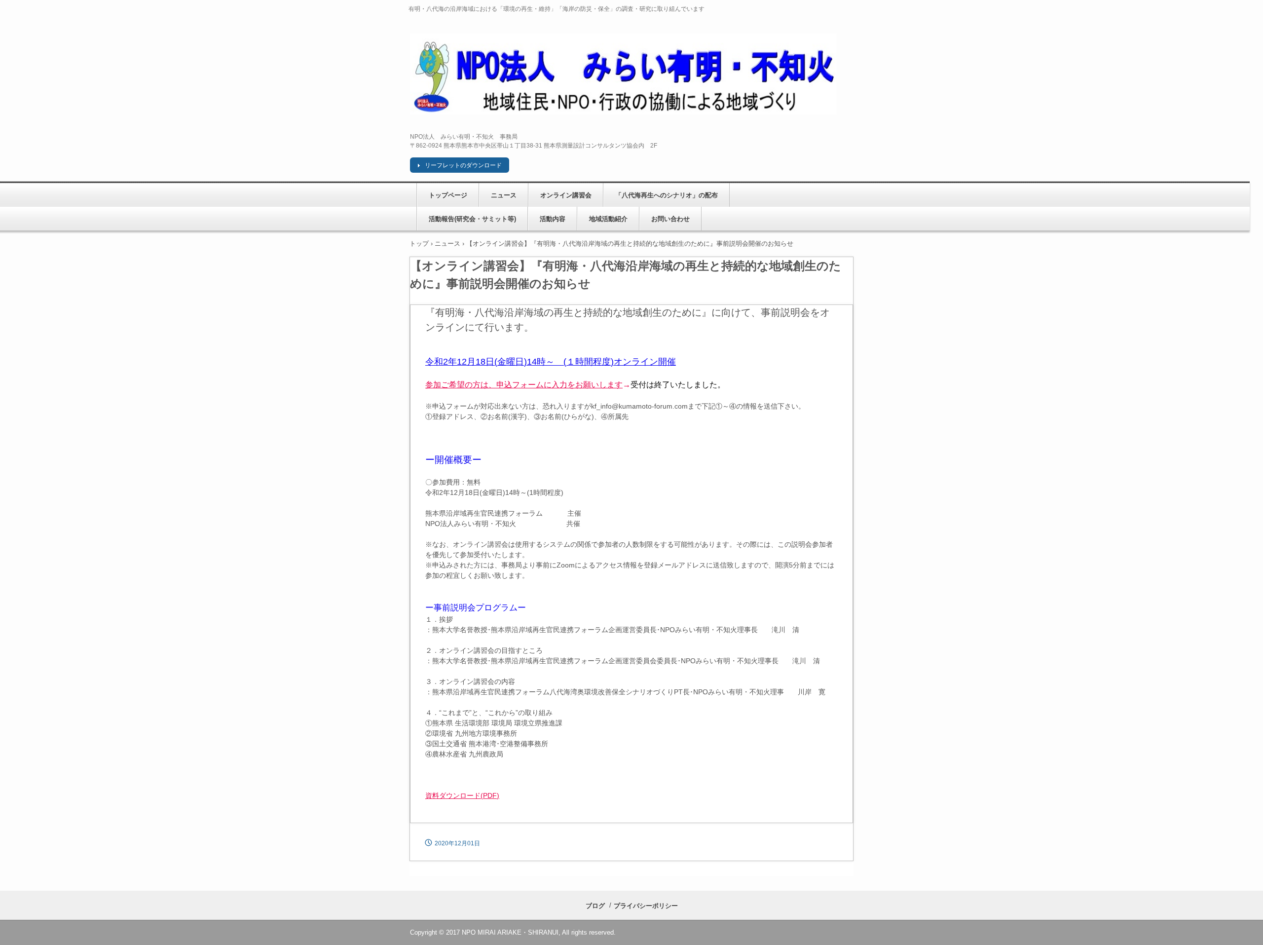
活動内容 (552, 219)
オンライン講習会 (566, 195)
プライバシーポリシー (646, 906)
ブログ (595, 906)
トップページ (448, 195)
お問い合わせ (670, 219)
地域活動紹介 (608, 219)
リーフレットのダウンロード (463, 165)
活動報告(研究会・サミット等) (472, 219)
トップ (419, 243)
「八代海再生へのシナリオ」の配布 (666, 195)
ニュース (504, 195)
